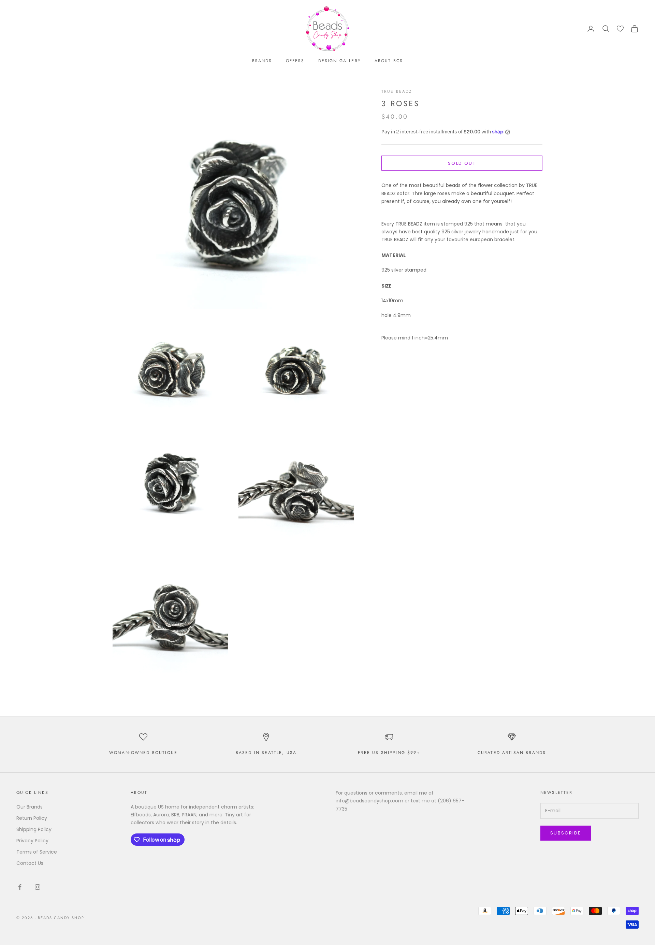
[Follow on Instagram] (37, 887)
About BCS (389, 61)
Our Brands (29, 806)
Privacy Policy (32, 840)
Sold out (462, 163)
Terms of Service (36, 851)
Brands (262, 61)
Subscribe (565, 833)
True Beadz (396, 91)
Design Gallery (339, 61)
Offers (295, 61)
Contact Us (29, 863)
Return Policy (31, 818)
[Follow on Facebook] (19, 887)
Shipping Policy (34, 829)
